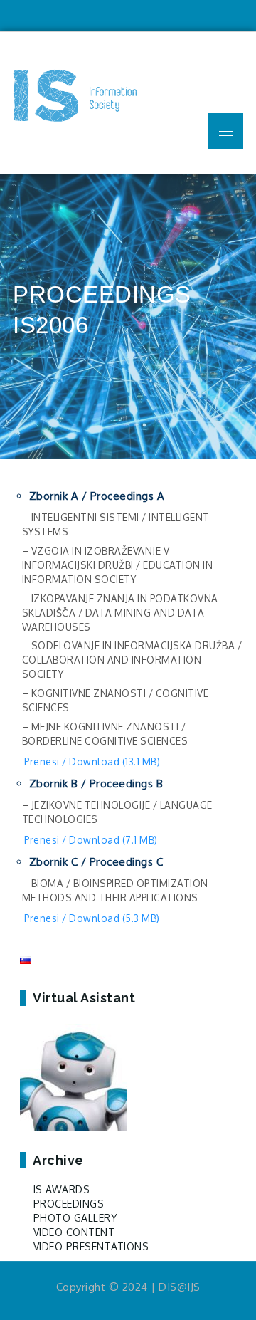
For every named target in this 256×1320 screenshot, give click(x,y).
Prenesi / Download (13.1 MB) (92, 761)
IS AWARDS (61, 1189)
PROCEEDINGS (69, 1204)
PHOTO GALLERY (75, 1218)
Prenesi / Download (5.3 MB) (92, 918)
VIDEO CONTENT (74, 1232)
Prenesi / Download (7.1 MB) (91, 840)
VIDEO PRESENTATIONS (91, 1246)
